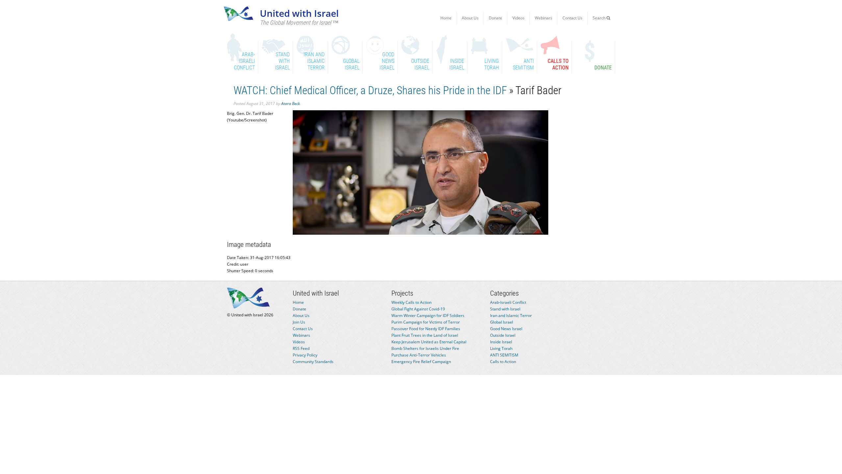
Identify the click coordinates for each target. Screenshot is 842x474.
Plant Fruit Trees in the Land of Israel (424, 335)
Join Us (299, 322)
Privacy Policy (305, 355)
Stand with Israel (505, 309)
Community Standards (313, 361)
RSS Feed (301, 348)
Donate (495, 18)
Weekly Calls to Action (411, 302)
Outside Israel (502, 335)
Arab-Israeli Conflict (508, 302)
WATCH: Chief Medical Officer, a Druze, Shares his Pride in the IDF (370, 90)
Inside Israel (501, 342)
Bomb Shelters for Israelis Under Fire (425, 348)
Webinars (543, 18)
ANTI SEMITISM (504, 355)
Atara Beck (290, 103)
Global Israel (501, 322)
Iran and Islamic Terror (511, 315)
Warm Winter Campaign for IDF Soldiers (427, 315)
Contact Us (572, 18)
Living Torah (501, 348)
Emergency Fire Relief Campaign (421, 361)
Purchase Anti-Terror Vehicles (418, 355)
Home (446, 18)
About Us (470, 18)
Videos (518, 18)
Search (600, 18)
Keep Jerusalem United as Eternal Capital (428, 342)
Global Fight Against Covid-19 (418, 309)
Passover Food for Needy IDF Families (425, 328)
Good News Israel (506, 328)
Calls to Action (503, 361)
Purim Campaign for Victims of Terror (425, 322)
